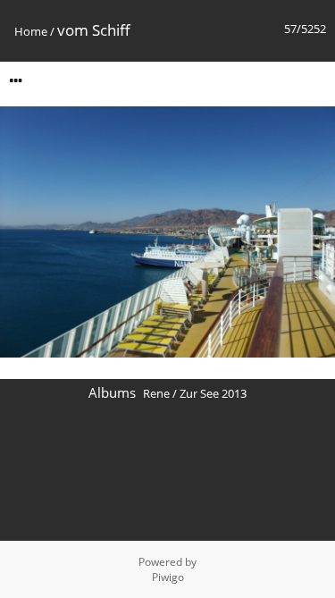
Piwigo (168, 577)
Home (30, 31)
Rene (156, 393)
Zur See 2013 (213, 393)
